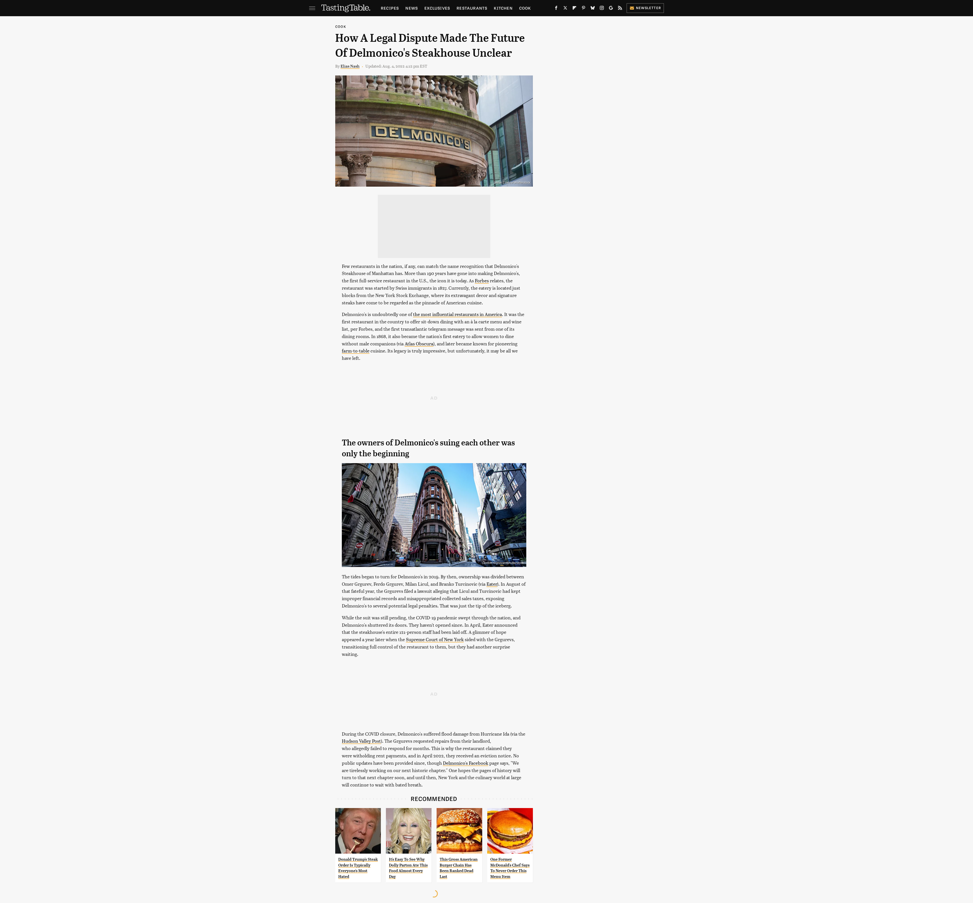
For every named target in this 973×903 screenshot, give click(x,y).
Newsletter (648, 7)
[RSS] (620, 9)
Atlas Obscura (419, 343)
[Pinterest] (583, 9)
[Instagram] (601, 9)
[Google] (610, 9)
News (411, 8)
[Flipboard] (574, 9)
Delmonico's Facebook (465, 763)
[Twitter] (565, 9)
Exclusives (437, 8)
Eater (491, 584)
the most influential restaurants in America (457, 314)
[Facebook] (556, 9)
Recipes (390, 8)
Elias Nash (350, 66)
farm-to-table (355, 350)
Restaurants (472, 8)
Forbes (482, 280)
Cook (525, 8)
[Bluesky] (592, 9)
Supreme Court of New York (435, 639)
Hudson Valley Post (361, 741)
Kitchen (503, 8)
